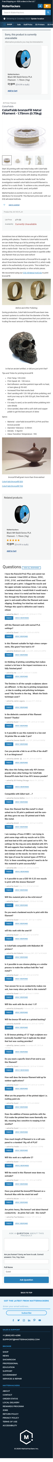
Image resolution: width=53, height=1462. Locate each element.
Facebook (13, 1320)
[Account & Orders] (40, 6)
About (6, 1391)
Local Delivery (11, 1402)
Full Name (8, 1267)
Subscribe (26, 1313)
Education (9, 1367)
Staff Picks (28, 25)
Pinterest (34, 1320)
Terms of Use (10, 1421)
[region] (26, 135)
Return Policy (10, 1414)
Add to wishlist (14, 205)
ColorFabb (7, 106)
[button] (26, 19)
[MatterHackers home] (11, 6)
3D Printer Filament (9, 103)
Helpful (9, 618)
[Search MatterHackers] (48, 12)
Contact (7, 1395)
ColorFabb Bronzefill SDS (12, 481)
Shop (5, 1352)
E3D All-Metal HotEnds (32, 273)
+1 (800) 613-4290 (11, 1335)
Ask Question (26, 1280)
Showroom (9, 1359)
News (6, 1356)
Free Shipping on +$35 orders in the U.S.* (18, 1)
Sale (19, 25)
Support (7, 1371)
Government (10, 1375)
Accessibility (10, 1425)
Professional (10, 1363)
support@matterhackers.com (21, 1339)
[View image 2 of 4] (18, 160)
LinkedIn (29, 1320)
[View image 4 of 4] (39, 160)
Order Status (10, 1398)
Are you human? (24, 1255)
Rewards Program (13, 1406)
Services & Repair (12, 1378)
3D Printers (39, 25)
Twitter (18, 1320)
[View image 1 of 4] (7, 160)
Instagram (23, 1320)
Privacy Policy (11, 1418)
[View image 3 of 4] (28, 160)
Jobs (5, 1410)
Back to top (26, 1293)
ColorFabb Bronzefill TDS (12, 486)
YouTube (39, 1320)
